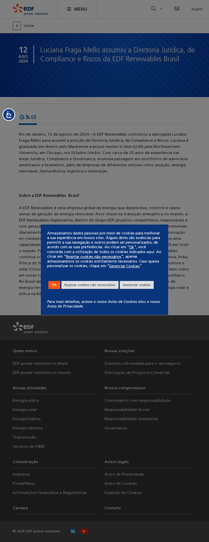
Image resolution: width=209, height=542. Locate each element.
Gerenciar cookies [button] (137, 285)
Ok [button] (54, 284)
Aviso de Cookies (122, 301)
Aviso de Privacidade (65, 306)
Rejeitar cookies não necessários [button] (89, 285)
